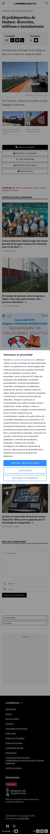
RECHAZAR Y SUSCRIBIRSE (25, 478)
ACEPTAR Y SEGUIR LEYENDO (25, 463)
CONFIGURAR (25, 470)
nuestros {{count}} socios (24, 360)
